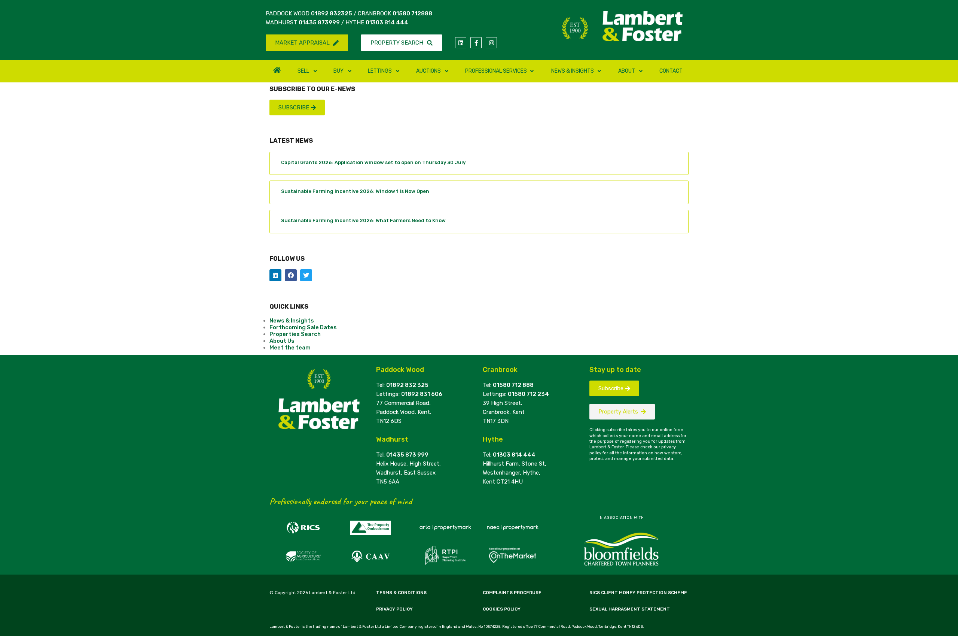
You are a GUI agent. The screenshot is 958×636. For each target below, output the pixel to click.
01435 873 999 (407, 454)
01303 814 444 (387, 22)
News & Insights (291, 320)
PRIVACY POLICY (394, 609)
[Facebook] (291, 275)
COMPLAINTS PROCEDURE (512, 592)
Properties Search (295, 334)
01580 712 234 (528, 394)
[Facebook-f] (476, 42)
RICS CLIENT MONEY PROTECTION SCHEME (638, 592)
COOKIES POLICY (502, 609)
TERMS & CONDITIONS (401, 592)
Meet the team (290, 347)
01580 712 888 (513, 385)
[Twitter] (306, 275)
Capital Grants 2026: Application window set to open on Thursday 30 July (373, 162)
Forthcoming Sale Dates (303, 327)
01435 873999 (319, 22)
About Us (282, 340)
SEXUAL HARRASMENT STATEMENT (629, 609)
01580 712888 (412, 13)
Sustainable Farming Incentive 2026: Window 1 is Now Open (355, 191)
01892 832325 (331, 13)
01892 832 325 (407, 385)
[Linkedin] (460, 42)
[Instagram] (491, 42)
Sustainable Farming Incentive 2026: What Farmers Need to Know (363, 220)
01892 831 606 (421, 394)
